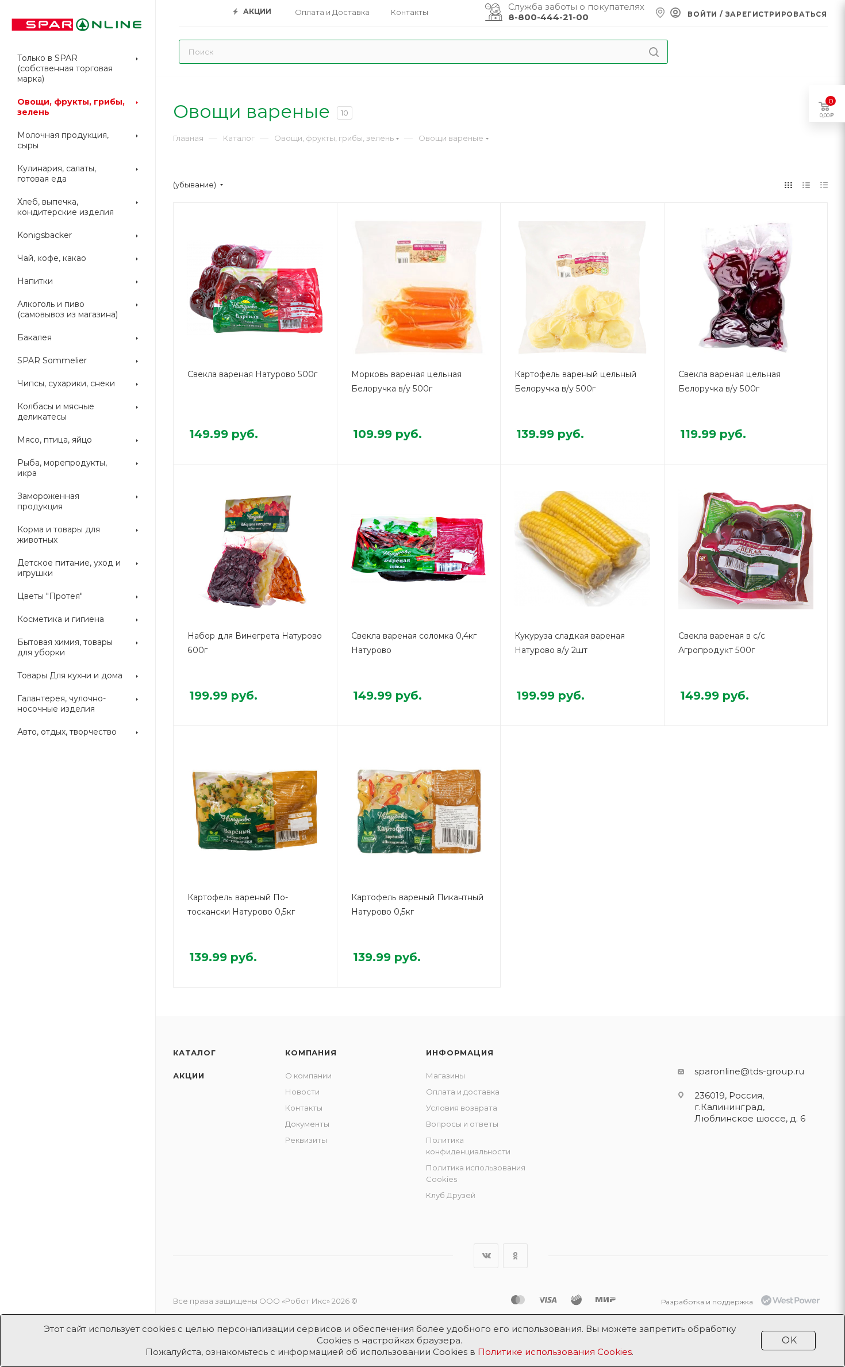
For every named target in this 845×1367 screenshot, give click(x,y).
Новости (302, 1091)
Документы (307, 1123)
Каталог (194, 1052)
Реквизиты (306, 1140)
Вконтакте (486, 1255)
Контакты (303, 1107)
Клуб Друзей (450, 1195)
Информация (459, 1052)
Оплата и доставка (463, 1091)
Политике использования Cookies (555, 1351)
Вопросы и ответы (462, 1123)
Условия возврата (461, 1107)
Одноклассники (515, 1255)
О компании (308, 1075)
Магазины (445, 1075)
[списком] (806, 184)
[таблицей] (824, 184)
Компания (310, 1052)
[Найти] (654, 52)
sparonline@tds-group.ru (749, 1071)
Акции (189, 1075)
